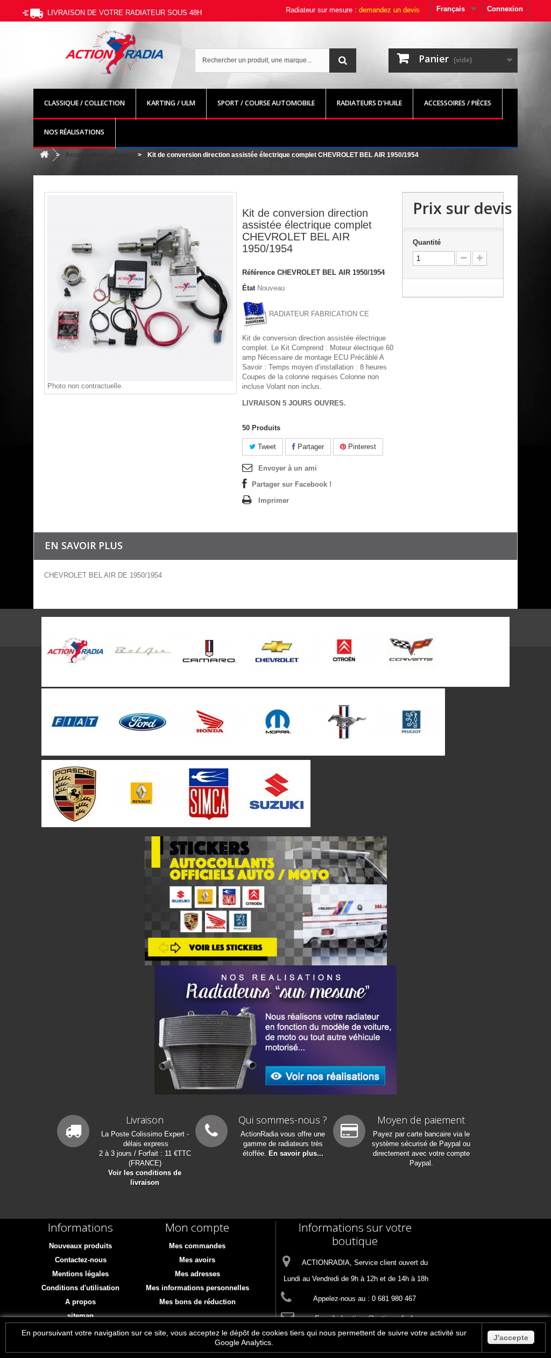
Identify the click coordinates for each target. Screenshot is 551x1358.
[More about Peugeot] (411, 722)
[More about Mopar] (276, 722)
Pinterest (361, 447)
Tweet (266, 447)
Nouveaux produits (80, 1246)
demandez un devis (389, 10)
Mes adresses (197, 1274)
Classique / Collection (84, 103)
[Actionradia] (114, 52)
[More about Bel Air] (142, 650)
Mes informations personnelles (197, 1288)
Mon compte (197, 1227)
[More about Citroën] (344, 650)
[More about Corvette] (411, 650)
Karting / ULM (171, 103)
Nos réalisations (74, 132)
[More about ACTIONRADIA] (75, 650)
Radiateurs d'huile (369, 103)
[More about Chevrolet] (276, 650)
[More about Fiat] (75, 722)
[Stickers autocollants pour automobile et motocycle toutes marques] (266, 901)
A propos (80, 1302)
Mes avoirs (197, 1260)
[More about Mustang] (344, 722)
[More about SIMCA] (209, 793)
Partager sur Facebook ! (291, 484)
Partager (309, 447)
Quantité (427, 242)
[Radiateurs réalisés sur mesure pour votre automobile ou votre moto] (275, 1030)
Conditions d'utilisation (80, 1288)
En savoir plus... (296, 1153)
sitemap (80, 1316)
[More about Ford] (142, 722)
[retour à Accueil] (44, 155)
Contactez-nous (81, 1260)
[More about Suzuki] (276, 793)
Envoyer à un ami (287, 468)
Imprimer (273, 500)
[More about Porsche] (75, 793)
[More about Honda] (209, 722)
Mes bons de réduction (197, 1302)
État (248, 288)
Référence (258, 272)
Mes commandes (197, 1246)
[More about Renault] (142, 793)
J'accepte (510, 1337)
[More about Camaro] (209, 650)
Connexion (505, 9)
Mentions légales (80, 1274)
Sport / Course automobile (266, 103)
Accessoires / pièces (457, 103)
